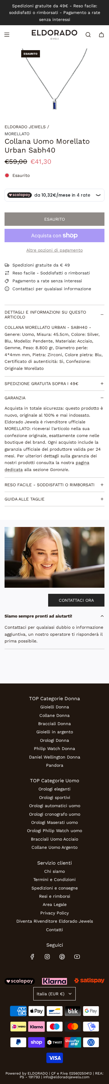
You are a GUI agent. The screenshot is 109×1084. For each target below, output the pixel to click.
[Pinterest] (62, 956)
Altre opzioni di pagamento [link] (54, 250)
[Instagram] (47, 956)
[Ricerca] (88, 34)
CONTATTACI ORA (76, 600)
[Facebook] (32, 956)
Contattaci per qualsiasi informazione (51, 288)
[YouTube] (77, 956)
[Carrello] (101, 34)
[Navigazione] (6, 34)
